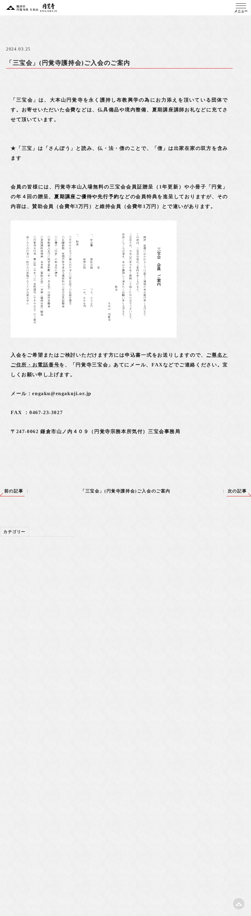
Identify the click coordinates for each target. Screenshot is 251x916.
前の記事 (13, 491)
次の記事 (237, 491)
